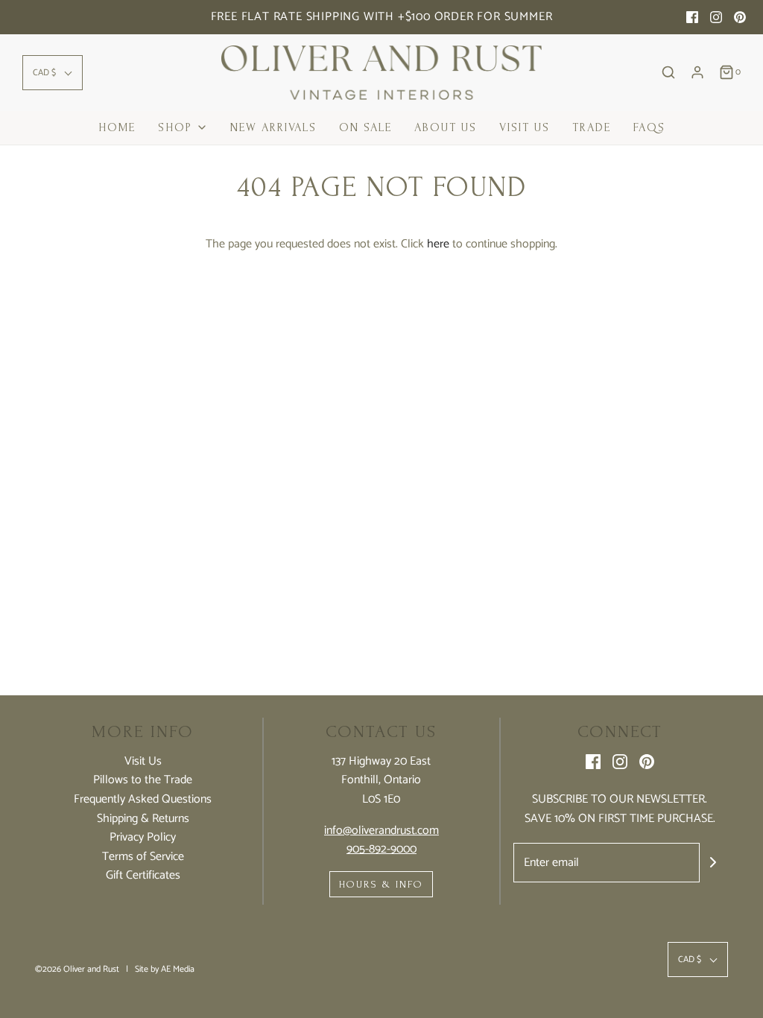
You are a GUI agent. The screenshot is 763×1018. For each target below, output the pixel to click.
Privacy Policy (143, 837)
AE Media (177, 969)
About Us (445, 127)
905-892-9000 (381, 849)
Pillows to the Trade (142, 780)
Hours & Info (381, 884)
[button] (52, 72)
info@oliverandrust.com (381, 831)
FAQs (649, 127)
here (438, 244)
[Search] (668, 72)
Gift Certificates (143, 875)
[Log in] (697, 72)
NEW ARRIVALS (273, 127)
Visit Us (524, 127)
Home (117, 127)
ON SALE (365, 127)
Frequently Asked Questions (143, 799)
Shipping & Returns (143, 819)
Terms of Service (143, 857)
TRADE (591, 127)
